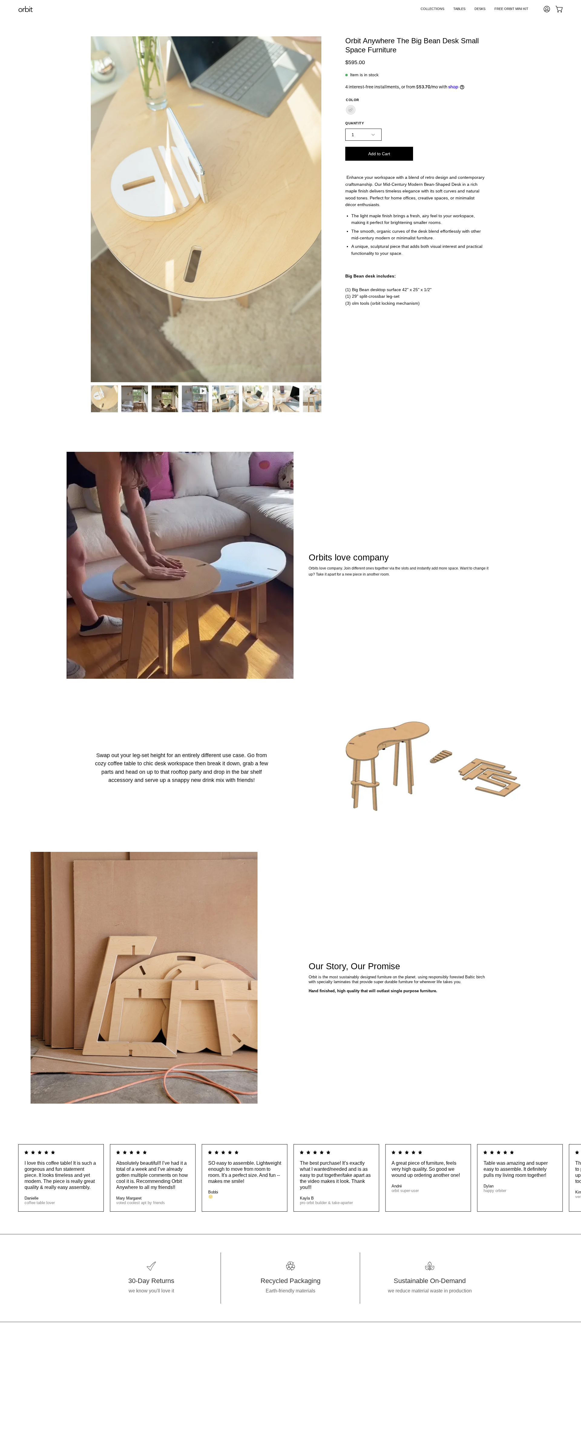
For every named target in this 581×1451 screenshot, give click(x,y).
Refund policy (229, 1394)
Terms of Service (232, 1384)
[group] (290, 1178)
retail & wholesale (233, 1374)
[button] (432, 9)
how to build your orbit (237, 1344)
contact (222, 1354)
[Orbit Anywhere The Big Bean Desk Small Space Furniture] (104, 398)
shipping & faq (229, 1364)
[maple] (351, 110)
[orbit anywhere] (25, 9)
